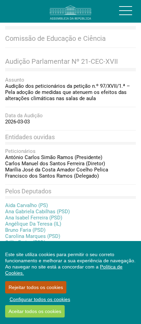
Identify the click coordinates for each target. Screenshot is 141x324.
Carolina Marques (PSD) (32, 236)
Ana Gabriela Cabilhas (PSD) (37, 211)
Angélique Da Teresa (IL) (33, 224)
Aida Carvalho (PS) (26, 205)
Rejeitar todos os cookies (36, 287)
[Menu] (125, 11)
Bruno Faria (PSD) (25, 230)
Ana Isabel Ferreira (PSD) (33, 218)
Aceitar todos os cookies (35, 311)
